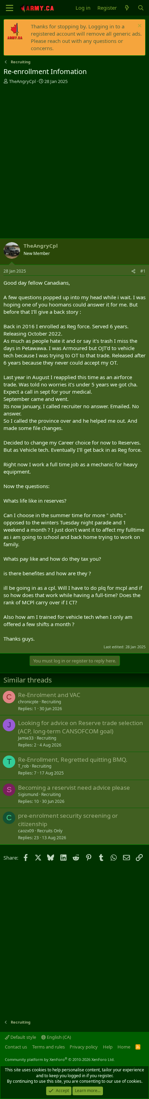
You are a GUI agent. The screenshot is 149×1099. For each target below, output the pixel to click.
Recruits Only (49, 831)
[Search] (141, 7)
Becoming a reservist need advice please (74, 787)
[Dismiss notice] (139, 26)
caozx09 (26, 831)
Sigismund (28, 794)
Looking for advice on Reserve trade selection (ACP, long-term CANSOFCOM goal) (80, 727)
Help (108, 1047)
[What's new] (127, 7)
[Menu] (9, 8)
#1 (143, 271)
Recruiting (51, 702)
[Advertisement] (74, 162)
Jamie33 (26, 738)
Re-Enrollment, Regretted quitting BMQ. (73, 759)
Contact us (16, 1047)
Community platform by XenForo (60, 1059)
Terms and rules (48, 1047)
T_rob (23, 766)
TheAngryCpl (22, 81)
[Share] (133, 271)
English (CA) (58, 1037)
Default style (22, 1037)
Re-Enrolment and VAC (49, 695)
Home (123, 1047)
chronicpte (28, 702)
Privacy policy (84, 1047)
